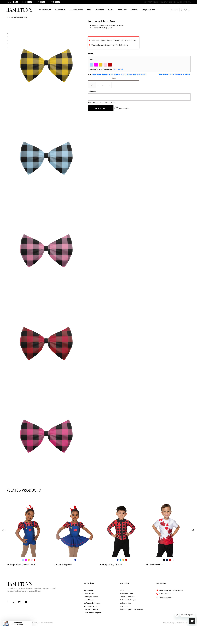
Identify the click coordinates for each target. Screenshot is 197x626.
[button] (175, 74)
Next (193, 530)
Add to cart (100, 108)
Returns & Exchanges (128, 600)
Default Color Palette (92, 603)
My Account (88, 590)
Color (90, 54)
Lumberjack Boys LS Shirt (111, 564)
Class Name (92, 91)
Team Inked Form (90, 606)
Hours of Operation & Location (131, 609)
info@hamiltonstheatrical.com (171, 590)
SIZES (114, 78)
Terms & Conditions (127, 597)
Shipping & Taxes (126, 593)
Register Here (105, 40)
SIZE (117, 74)
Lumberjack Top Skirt (62, 564)
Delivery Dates (125, 603)
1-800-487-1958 (165, 594)
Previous (4, 530)
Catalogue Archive (91, 597)
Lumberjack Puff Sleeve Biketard (21, 564)
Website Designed (169, 623)
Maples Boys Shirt (154, 564)
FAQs (122, 590)
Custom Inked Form (91, 609)
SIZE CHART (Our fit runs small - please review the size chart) (119, 74)
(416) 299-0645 (165, 597)
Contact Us (118, 69)
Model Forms (89, 600)
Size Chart (124, 606)
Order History (89, 593)
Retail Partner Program (92, 613)
